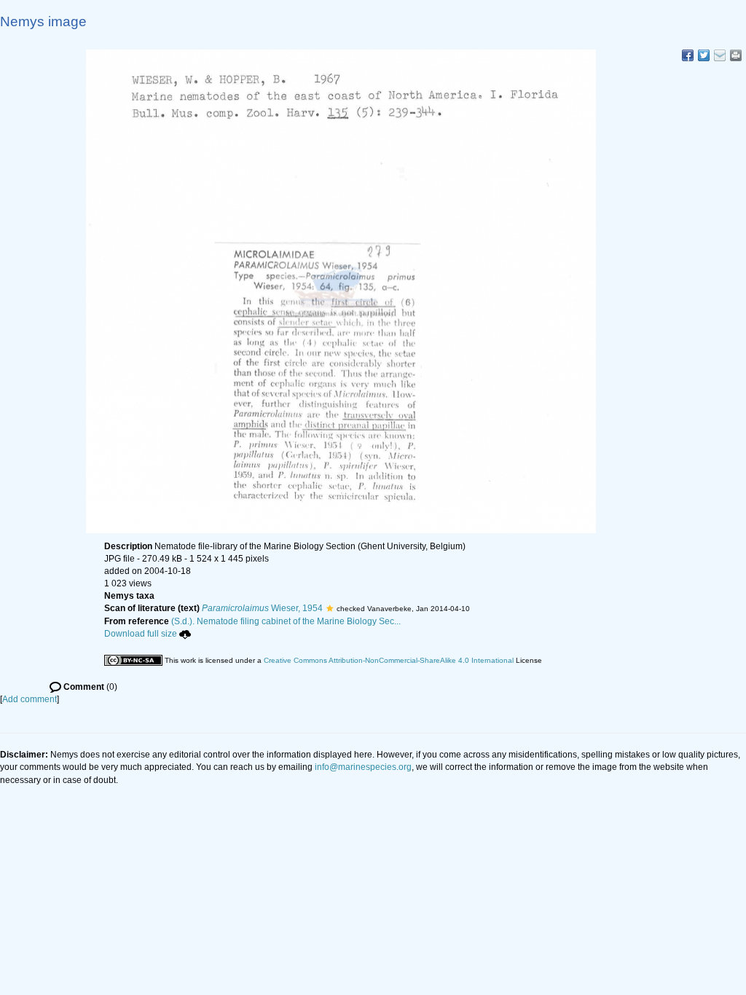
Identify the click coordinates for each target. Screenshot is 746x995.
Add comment (29, 699)
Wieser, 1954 (262, 608)
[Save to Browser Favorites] (720, 55)
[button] (330, 608)
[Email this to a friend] (736, 55)
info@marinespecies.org (363, 767)
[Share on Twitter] (704, 55)
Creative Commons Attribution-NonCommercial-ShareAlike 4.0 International (389, 660)
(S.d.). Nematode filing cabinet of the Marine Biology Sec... (286, 621)
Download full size (140, 634)
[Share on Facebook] (688, 55)
